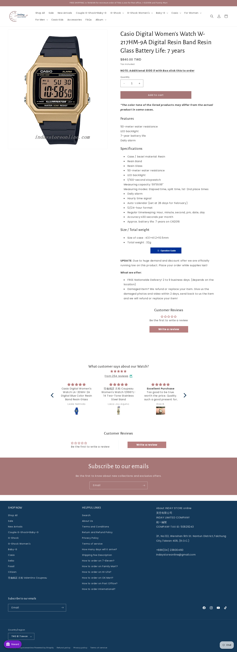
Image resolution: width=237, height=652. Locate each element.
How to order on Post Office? (99, 583)
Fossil (11, 566)
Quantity (125, 77)
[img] (118, 371)
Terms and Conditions (95, 526)
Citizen (12, 572)
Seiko (11, 560)
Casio (11, 554)
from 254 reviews (116, 376)
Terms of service (92, 543)
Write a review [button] (168, 329)
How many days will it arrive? (99, 549)
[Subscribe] (143, 485)
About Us (87, 520)
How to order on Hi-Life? (96, 572)
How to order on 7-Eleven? (98, 560)
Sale (10, 520)
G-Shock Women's (19, 543)
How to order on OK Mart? (97, 577)
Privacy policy (80, 647)
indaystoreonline (25, 648)
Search (86, 515)
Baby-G (12, 549)
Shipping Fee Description (97, 554)
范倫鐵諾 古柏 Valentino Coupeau (27, 577)
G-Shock (13, 538)
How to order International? (98, 589)
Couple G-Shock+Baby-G (23, 532)
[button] (117, 13)
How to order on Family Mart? (100, 566)
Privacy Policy (90, 538)
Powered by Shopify (44, 648)
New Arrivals (15, 526)
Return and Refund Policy (97, 532)
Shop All (13, 515)
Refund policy (63, 647)
